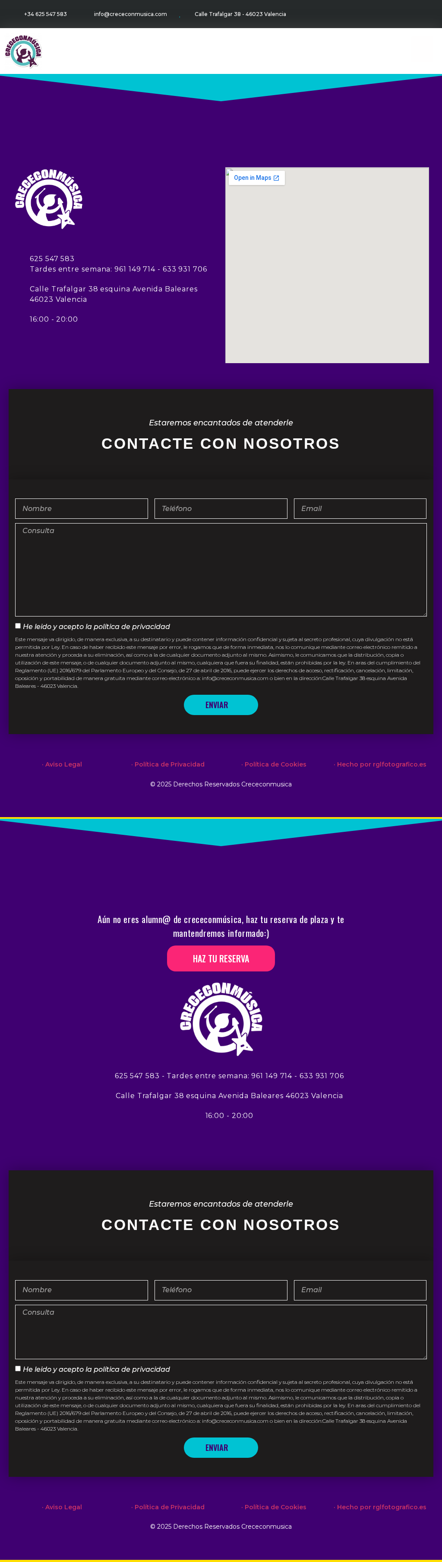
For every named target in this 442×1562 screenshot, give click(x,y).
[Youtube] (425, 14)
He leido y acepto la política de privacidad (96, 626)
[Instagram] (408, 14)
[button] (422, 49)
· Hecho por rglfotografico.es (380, 764)
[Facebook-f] (390, 14)
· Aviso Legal (62, 764)
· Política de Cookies (273, 764)
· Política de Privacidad (168, 764)
